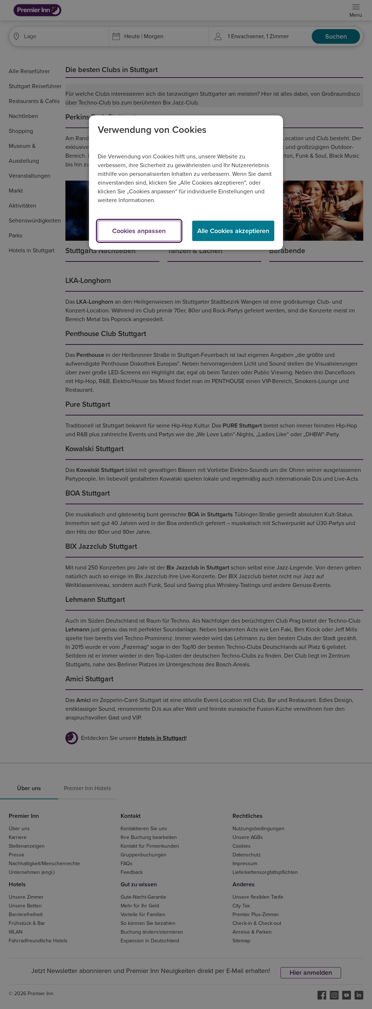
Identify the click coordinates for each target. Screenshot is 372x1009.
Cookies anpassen (139, 231)
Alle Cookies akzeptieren (233, 231)
